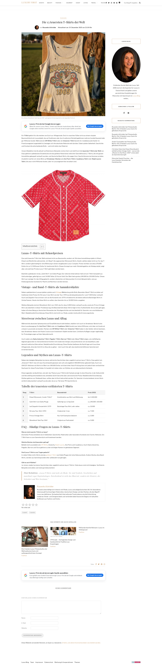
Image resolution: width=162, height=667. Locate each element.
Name (23, 618)
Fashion (63, 18)
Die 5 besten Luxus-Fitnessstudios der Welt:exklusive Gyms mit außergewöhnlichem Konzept (34, 551)
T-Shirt (24, 512)
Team (32, 662)
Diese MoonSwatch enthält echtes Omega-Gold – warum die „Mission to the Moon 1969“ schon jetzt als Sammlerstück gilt (125, 152)
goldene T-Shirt (51, 455)
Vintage (58, 292)
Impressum (39, 662)
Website (24, 628)
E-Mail (23, 623)
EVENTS (41, 2)
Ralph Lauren (59, 445)
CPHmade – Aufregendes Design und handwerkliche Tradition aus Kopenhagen (62, 542)
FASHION (58, 2)
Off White (44, 445)
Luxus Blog (136, 96)
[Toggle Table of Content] (40, 246)
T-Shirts (32, 512)
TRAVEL (93, 2)
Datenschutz (48, 662)
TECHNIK (104, 2)
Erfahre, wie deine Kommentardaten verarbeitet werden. (81, 643)
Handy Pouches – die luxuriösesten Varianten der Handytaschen (122, 160)
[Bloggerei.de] (136, 662)
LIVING (86, 2)
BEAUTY (49, 2)
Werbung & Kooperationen (63, 662)
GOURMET (69, 2)
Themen (77, 662)
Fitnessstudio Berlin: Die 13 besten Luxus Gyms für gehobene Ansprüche (124, 129)
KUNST (78, 2)
